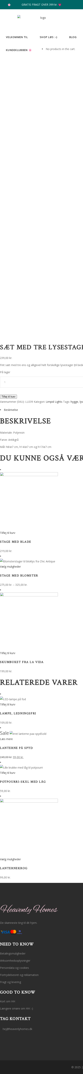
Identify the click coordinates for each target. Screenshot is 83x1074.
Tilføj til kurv (8, 396)
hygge (74, 401)
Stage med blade (15, 542)
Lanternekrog (13, 868)
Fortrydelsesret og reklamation (19, 975)
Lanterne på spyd (16, 748)
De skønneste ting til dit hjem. (18, 923)
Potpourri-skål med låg (23, 782)
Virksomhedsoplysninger (15, 960)
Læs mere (6, 739)
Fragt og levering (10, 982)
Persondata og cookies (14, 968)
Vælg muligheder (10, 566)
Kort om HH (7, 1001)
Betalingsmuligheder (12, 953)
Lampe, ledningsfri (18, 713)
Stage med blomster (19, 576)
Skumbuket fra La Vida (22, 662)
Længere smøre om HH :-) (16, 1008)
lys (81, 401)
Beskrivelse (11, 410)
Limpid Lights (54, 401)
